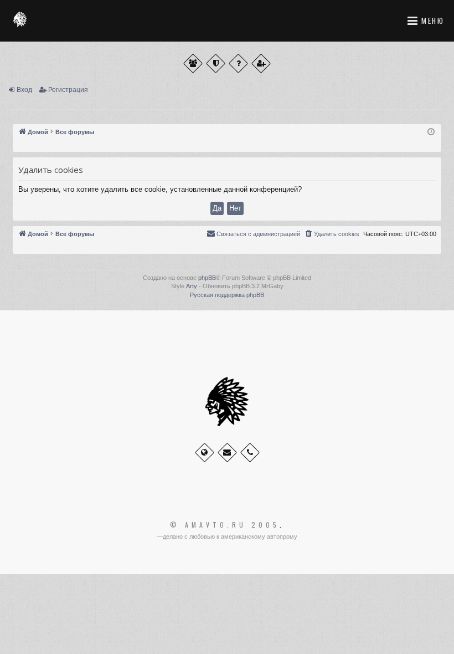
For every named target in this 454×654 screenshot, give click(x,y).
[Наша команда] (216, 63)
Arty (191, 286)
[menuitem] (331, 234)
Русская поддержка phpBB (227, 295)
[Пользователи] (193, 63)
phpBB (207, 277)
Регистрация (68, 90)
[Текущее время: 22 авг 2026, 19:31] (431, 132)
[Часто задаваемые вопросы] (238, 63)
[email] (227, 452)
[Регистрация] (261, 63)
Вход (24, 90)
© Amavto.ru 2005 (225, 524)
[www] (204, 452)
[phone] (250, 452)
